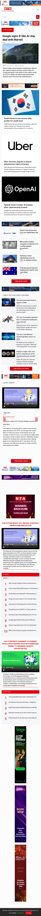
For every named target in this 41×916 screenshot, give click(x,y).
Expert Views (7, 692)
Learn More (20, 913)
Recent (5, 578)
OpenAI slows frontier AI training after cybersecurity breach (18, 206)
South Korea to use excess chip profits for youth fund (18, 119)
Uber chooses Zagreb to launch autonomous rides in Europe (17, 162)
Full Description (10, 417)
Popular (5, 574)
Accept (29, 913)
